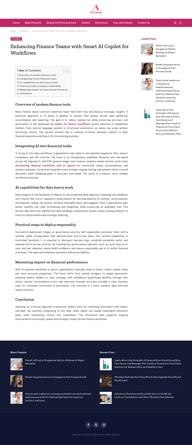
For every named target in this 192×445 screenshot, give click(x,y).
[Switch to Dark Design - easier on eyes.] (180, 23)
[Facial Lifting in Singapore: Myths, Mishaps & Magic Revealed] (147, 50)
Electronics (101, 22)
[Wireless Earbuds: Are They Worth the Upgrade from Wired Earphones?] (106, 381)
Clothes (85, 22)
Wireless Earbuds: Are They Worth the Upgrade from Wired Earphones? (147, 379)
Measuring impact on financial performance (43, 89)
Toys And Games (122, 22)
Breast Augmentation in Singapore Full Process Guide (168, 68)
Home (16, 22)
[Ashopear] (96, 9)
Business (16, 39)
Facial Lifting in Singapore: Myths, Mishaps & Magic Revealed (166, 50)
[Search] (175, 22)
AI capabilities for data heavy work (39, 82)
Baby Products (33, 22)
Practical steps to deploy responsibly (40, 86)
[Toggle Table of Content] (64, 70)
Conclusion (26, 93)
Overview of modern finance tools (37, 75)
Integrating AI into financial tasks (38, 78)
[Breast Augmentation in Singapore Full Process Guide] (147, 69)
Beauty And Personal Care (61, 22)
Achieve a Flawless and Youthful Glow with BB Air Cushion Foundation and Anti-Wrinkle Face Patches (144, 395)
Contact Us (144, 22)
